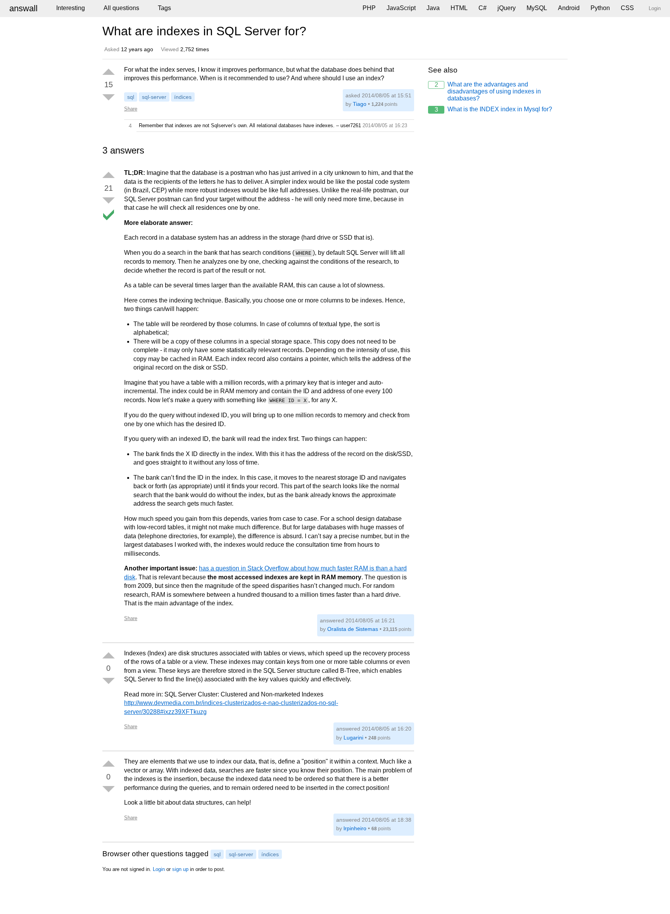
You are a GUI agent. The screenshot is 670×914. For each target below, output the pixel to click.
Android (569, 8)
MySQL (537, 8)
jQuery (506, 8)
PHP (369, 8)
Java (433, 8)
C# (482, 8)
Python (600, 8)
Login (159, 869)
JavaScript (401, 8)
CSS (627, 8)
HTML (459, 8)
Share (130, 109)
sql (130, 97)
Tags (164, 8)
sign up (180, 869)
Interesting (70, 8)
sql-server (154, 97)
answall (23, 8)
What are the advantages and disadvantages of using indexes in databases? (488, 91)
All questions (121, 8)
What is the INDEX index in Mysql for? (494, 109)
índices (183, 97)
